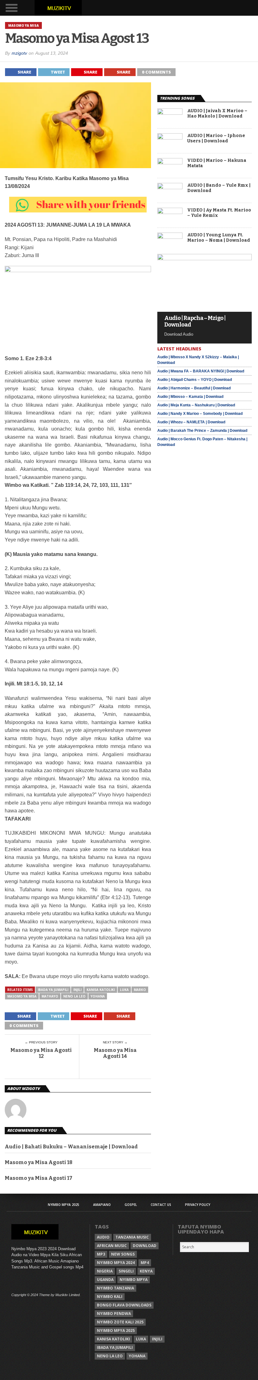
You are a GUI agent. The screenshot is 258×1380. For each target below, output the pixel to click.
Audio (103, 1237)
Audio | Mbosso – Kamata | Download (190, 396)
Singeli (126, 1271)
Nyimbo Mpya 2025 (63, 1204)
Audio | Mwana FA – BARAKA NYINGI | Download (200, 371)
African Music (112, 1245)
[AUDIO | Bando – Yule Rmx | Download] (169, 187)
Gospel (131, 1204)
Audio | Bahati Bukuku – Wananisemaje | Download (71, 1147)
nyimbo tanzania (115, 1288)
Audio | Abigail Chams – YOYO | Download (194, 379)
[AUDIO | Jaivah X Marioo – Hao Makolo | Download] (169, 113)
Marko (140, 989)
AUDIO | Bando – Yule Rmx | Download (218, 188)
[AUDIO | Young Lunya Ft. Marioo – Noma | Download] (169, 237)
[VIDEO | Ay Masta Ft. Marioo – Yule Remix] (169, 212)
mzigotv (19, 53)
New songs (123, 1254)
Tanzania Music (132, 1237)
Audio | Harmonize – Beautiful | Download (194, 388)
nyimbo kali (109, 1296)
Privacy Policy (197, 1204)
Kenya (146, 1271)
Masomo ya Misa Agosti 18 (38, 1162)
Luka (124, 989)
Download (144, 1245)
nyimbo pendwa (114, 1313)
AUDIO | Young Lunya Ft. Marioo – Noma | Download (218, 238)
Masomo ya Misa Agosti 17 (38, 1178)
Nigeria (105, 1271)
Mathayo (50, 996)
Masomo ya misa (21, 996)
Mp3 (101, 1254)
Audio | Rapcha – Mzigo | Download (195, 321)
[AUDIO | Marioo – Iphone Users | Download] (169, 137)
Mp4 (145, 1262)
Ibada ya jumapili (53, 989)
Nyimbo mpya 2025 (116, 1330)
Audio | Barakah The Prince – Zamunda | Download (202, 430)
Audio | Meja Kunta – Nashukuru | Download (196, 405)
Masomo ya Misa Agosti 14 (115, 1053)
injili (77, 989)
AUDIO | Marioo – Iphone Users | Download (216, 138)
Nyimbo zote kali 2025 (120, 1322)
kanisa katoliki (101, 989)
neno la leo (74, 996)
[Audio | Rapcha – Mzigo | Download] (204, 258)
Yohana (98, 996)
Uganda (105, 1279)
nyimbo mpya (134, 1279)
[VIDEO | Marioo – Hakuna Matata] (169, 162)
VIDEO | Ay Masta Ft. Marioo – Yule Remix (219, 213)
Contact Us (161, 1204)
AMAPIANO (102, 1204)
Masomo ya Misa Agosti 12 (41, 1053)
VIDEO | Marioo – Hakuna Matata (216, 163)
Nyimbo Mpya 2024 (116, 1262)
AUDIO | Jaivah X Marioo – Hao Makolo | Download (217, 113)
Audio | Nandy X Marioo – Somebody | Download (200, 413)
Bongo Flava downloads (124, 1305)
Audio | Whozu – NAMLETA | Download (191, 422)
